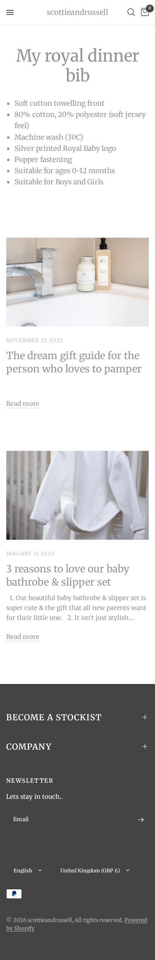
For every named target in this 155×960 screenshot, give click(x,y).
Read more (23, 403)
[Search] (131, 12)
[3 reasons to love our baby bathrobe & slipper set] (77, 495)
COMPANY (29, 746)
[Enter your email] (140, 820)
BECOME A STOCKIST (54, 717)
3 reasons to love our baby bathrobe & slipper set (67, 575)
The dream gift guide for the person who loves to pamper (74, 362)
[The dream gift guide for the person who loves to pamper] (77, 282)
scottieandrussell (77, 12)
